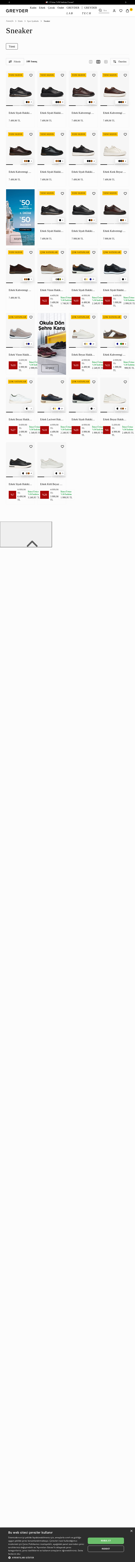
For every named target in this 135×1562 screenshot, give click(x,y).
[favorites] (120, 11)
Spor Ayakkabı (33, 21)
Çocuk (51, 7)
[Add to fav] (31, 74)
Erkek (42, 7)
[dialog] (67, 1544)
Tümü (12, 46)
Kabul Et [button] (106, 1540)
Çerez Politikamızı (31, 1544)
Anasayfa (9, 21)
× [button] (131, 1531)
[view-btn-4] (98, 61)
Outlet (60, 7)
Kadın (33, 7)
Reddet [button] (106, 1548)
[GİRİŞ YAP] (114, 10)
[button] (46, 1558)
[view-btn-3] (91, 61)
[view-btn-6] (106, 61)
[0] (127, 10)
